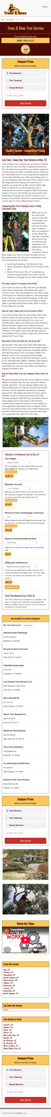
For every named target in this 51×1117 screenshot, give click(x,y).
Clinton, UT (8, 972)
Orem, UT (7, 1030)
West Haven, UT (10, 980)
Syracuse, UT (9, 985)
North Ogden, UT (10, 993)
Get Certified (27, 625)
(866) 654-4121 (26, 40)
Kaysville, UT (9, 990)
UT (17, 20)
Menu (45, 6)
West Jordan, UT (10, 1045)
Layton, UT (8, 988)
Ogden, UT (8, 983)
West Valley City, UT (12, 1048)
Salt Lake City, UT (11, 1035)
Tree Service (9, 20)
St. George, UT (9, 1040)
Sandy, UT (7, 1037)
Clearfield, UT (9, 975)
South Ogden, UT (11, 977)
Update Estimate (12, 587)
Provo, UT (7, 1032)
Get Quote (25, 103)
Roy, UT (6, 969)
